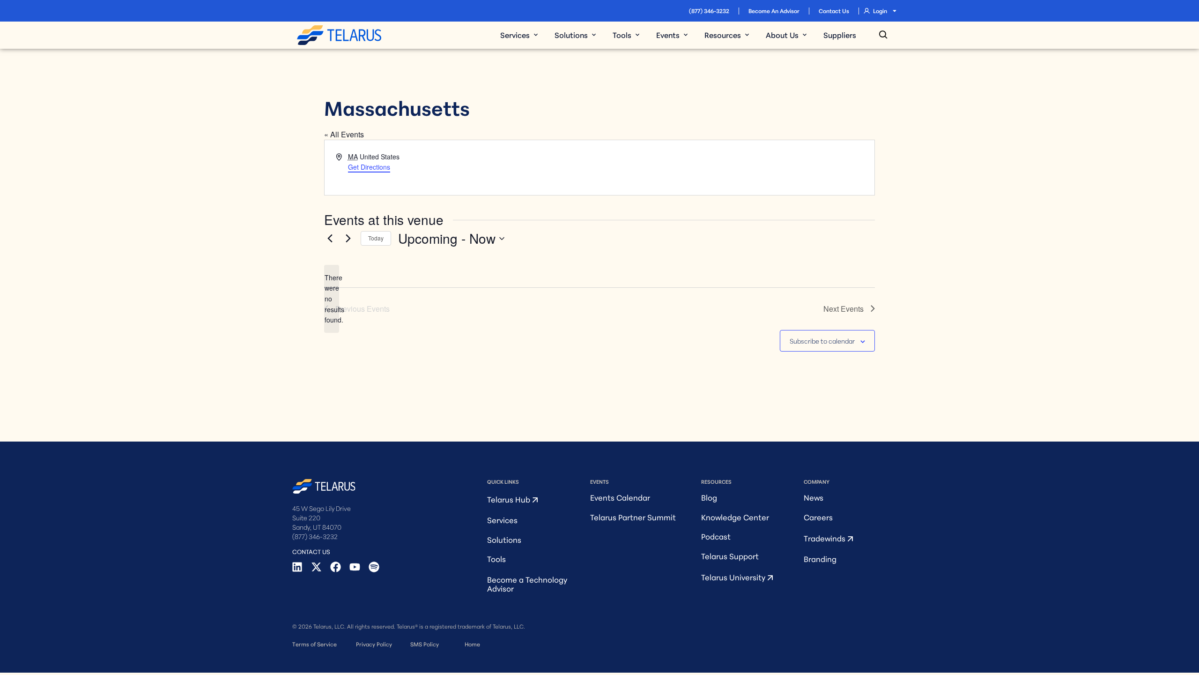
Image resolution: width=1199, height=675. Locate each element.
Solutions (504, 539)
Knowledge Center (735, 516)
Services (502, 519)
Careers (818, 516)
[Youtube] (354, 567)
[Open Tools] (637, 34)
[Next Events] (348, 238)
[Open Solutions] (594, 34)
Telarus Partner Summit (633, 516)
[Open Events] (685, 34)
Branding (820, 558)
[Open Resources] (747, 34)
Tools (496, 558)
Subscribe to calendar (822, 340)
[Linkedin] (297, 567)
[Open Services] (536, 34)
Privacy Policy (374, 644)
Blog (709, 497)
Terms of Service (314, 644)
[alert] (331, 299)
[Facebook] (335, 567)
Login (880, 11)
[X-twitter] (316, 567)
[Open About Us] (804, 34)
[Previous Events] (329, 238)
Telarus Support (730, 555)
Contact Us (834, 11)
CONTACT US (311, 551)
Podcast (716, 536)
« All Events (344, 134)
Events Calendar (620, 497)
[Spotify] (374, 567)
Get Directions (369, 167)
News (813, 497)
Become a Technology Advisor (527, 583)
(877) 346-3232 (709, 11)
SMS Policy (424, 644)
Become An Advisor (773, 11)
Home (472, 644)
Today (376, 238)
